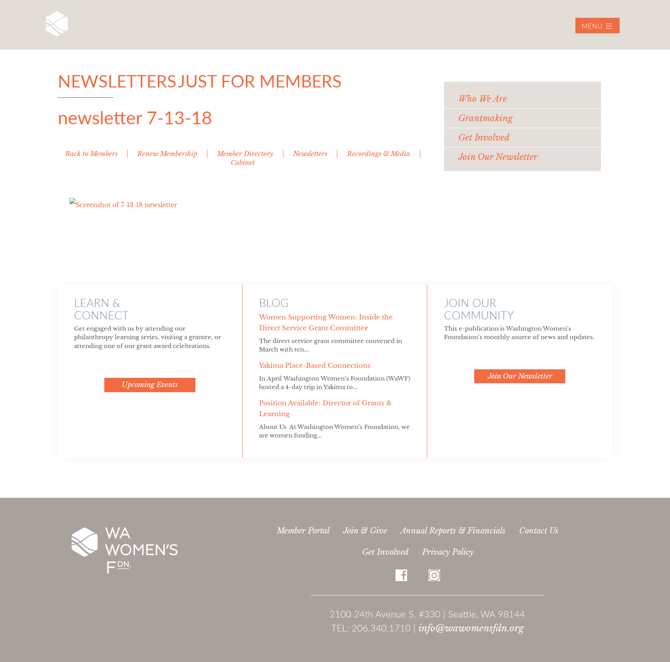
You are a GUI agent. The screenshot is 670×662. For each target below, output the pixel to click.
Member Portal (303, 530)
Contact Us (538, 530)
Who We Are (482, 99)
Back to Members (91, 154)
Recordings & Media (378, 154)
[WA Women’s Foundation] (56, 24)
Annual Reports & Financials (453, 530)
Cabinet (243, 163)
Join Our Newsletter (497, 157)
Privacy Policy (447, 552)
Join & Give (365, 530)
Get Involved (385, 552)
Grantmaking (485, 118)
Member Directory (245, 154)
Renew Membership (167, 154)
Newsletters (310, 154)
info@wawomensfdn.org (471, 628)
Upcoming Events (150, 385)
